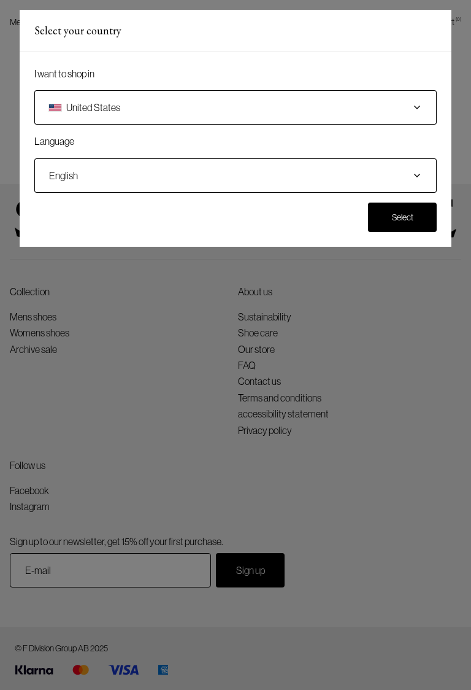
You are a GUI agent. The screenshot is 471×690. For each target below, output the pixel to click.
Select (402, 217)
